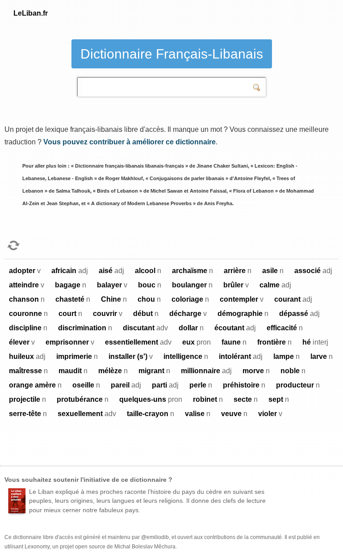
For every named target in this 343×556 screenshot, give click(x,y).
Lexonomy (37, 546)
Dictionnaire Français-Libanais (171, 53)
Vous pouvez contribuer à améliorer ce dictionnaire (129, 142)
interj (315, 342)
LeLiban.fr (30, 13)
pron (196, 342)
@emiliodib (155, 537)
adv (145, 328)
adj (69, 270)
